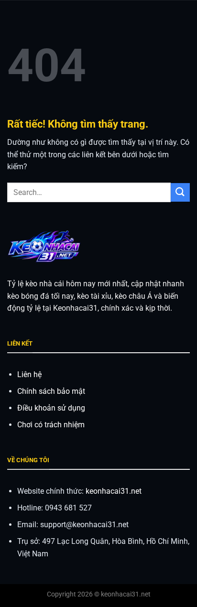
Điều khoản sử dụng (51, 407)
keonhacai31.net (114, 491)
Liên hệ (29, 374)
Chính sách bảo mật (51, 391)
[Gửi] (180, 192)
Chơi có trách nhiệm (51, 424)
